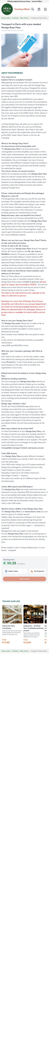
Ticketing (15, 18)
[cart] (39, 9)
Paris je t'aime (5, 18)
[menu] (45, 9)
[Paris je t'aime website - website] (7, 9)
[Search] (32, 9)
